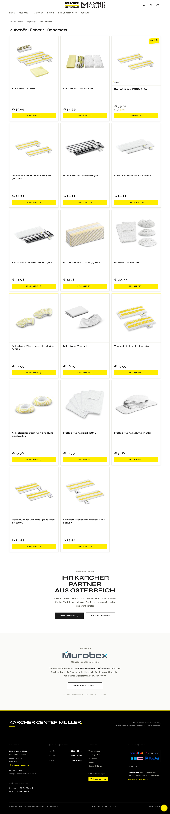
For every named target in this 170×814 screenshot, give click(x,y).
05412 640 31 (24, 791)
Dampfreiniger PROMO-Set (131, 89)
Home (12, 13)
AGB (90, 770)
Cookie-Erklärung (95, 766)
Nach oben (153, 807)
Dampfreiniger (31, 22)
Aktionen (38, 13)
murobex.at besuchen (83, 686)
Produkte (23, 13)
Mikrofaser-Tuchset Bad (78, 88)
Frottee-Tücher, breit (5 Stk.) (79, 432)
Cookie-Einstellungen (96, 773)
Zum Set (134, 116)
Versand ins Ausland (137, 779)
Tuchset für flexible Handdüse (132, 346)
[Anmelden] (151, 5)
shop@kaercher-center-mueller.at (22, 774)
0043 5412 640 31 (26, 788)
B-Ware (50, 13)
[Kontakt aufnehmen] (164, 808)
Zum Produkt (32, 116)
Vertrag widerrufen (98, 779)
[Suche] (144, 5)
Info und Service (66, 13)
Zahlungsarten (94, 755)
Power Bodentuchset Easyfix (81, 175)
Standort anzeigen (20, 765)
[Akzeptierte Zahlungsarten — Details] (144, 756)
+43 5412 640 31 (15, 770)
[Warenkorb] (158, 5)
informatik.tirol (109, 807)
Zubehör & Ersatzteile (16, 22)
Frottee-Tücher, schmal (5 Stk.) (132, 432)
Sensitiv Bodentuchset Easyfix (132, 175)
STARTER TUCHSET (24, 88)
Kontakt (85, 13)
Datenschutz (93, 762)
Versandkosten (94, 751)
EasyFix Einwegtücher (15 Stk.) (81, 262)
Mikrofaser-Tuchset (75, 346)
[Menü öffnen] (11, 5)
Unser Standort (67, 616)
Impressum (92, 758)
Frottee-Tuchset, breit (127, 262)
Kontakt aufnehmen (100, 616)
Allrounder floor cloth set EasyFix (32, 262)
